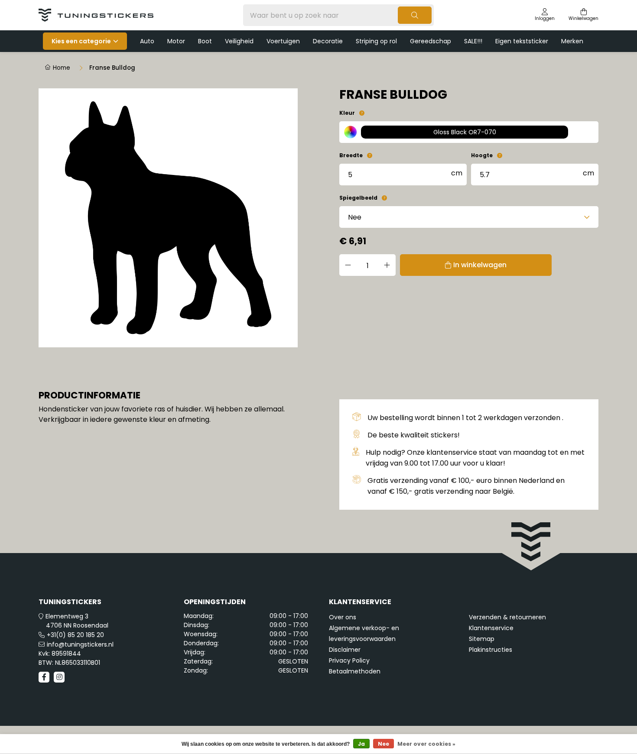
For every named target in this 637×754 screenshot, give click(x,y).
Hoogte (482, 155)
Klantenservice (491, 628)
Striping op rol (376, 41)
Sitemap (481, 638)
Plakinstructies (490, 649)
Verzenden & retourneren (507, 617)
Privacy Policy (349, 660)
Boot (205, 41)
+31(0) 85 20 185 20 (75, 635)
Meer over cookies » (426, 744)
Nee (383, 744)
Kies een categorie (81, 41)
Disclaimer (345, 649)
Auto (147, 41)
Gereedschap (430, 41)
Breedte (351, 155)
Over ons (342, 617)
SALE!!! (473, 41)
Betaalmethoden (354, 671)
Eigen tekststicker (521, 41)
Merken (572, 41)
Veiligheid (239, 41)
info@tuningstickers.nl (80, 644)
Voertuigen (283, 41)
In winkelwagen (480, 265)
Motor (176, 41)
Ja (361, 744)
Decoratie (328, 41)
